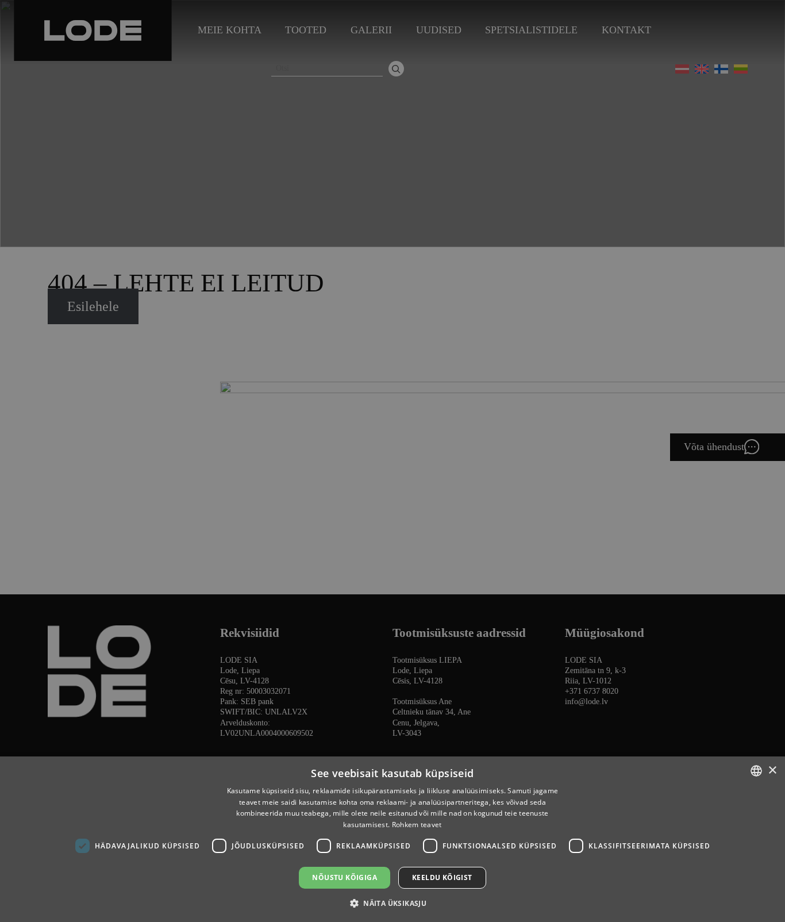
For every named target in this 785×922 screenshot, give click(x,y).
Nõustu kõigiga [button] (344, 877)
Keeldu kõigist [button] (442, 877)
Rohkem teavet (417, 824)
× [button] (772, 770)
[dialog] (392, 461)
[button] (392, 902)
